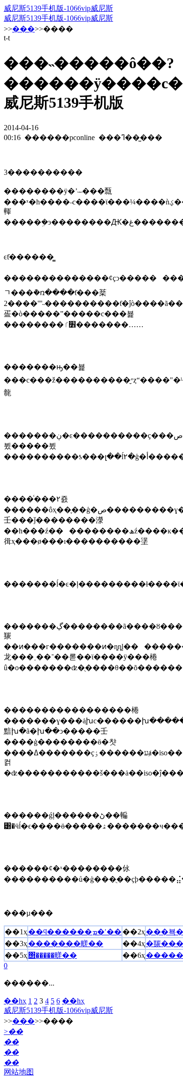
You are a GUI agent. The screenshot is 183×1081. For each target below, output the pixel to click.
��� (23, 29)
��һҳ (15, 1001)
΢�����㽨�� (52, 955)
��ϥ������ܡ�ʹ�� (75, 932)
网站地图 (19, 1072)
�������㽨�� (65, 944)
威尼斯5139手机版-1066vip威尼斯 (58, 8)
